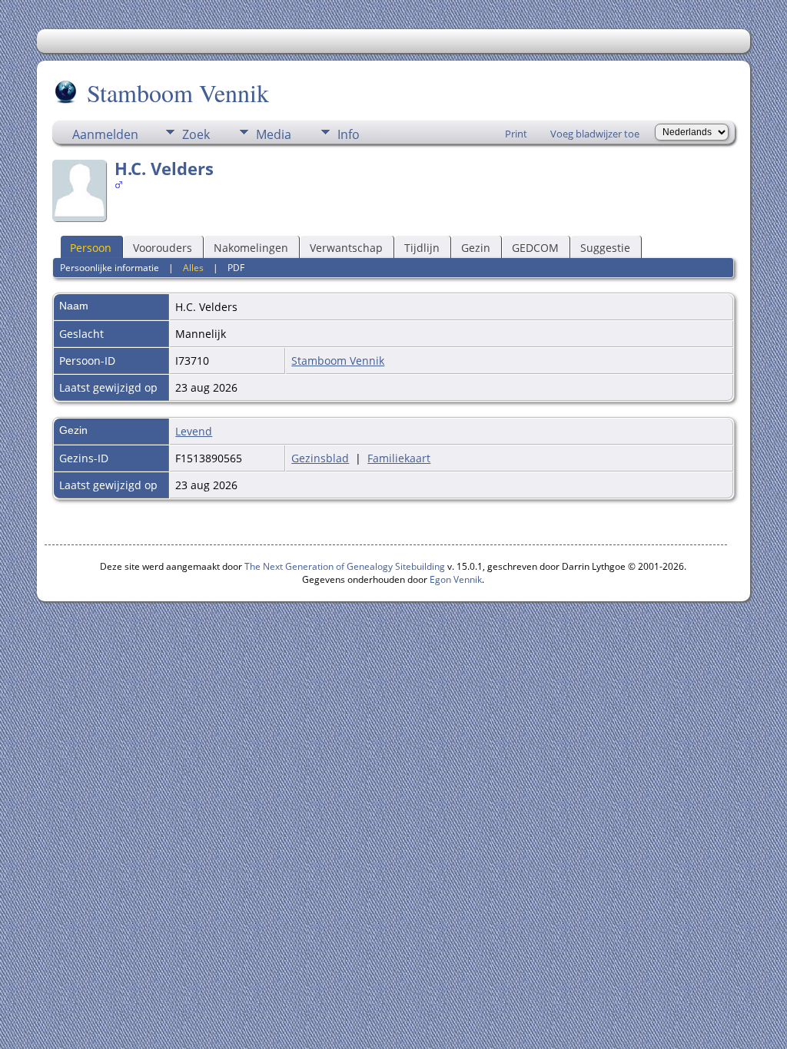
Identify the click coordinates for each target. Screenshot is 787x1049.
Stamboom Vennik (178, 92)
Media (273, 134)
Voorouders (162, 247)
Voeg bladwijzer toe (594, 134)
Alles (193, 267)
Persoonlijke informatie (109, 267)
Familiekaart (398, 458)
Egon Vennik (456, 579)
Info (348, 134)
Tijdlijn (422, 247)
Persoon (90, 247)
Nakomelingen (251, 247)
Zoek (196, 134)
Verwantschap (346, 247)
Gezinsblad (320, 458)
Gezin (475, 247)
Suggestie (605, 247)
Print (516, 134)
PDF (235, 267)
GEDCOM (535, 247)
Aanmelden (105, 134)
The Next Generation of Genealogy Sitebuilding (344, 566)
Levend (193, 431)
